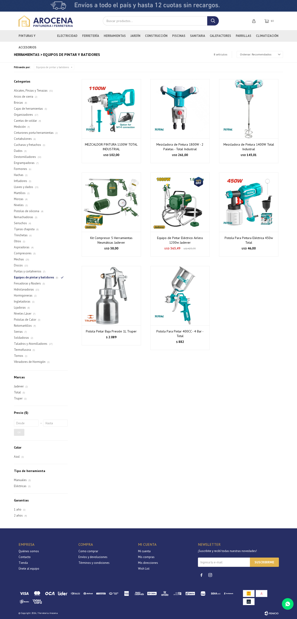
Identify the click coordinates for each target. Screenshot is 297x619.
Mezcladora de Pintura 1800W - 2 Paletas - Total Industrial (179, 146)
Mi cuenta (144, 551)
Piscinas (178, 36)
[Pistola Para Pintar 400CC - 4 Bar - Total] (180, 295)
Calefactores (220, 36)
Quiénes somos (29, 551)
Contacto (25, 557)
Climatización (267, 36)
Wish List (143, 569)
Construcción (156, 36)
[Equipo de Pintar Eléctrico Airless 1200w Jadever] (180, 202)
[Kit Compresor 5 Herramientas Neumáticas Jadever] (111, 202)
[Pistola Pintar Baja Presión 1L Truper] (111, 295)
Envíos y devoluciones (92, 557)
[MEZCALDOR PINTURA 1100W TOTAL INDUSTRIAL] (111, 108)
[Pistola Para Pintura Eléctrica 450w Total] (248, 202)
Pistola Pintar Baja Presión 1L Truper (111, 331)
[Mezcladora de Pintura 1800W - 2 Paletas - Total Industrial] (180, 108)
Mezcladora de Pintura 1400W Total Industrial (248, 146)
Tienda (23, 563)
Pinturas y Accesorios (27, 38)
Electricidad (67, 36)
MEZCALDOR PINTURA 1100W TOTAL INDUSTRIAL (111, 146)
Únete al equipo (29, 569)
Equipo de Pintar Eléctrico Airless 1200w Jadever (180, 240)
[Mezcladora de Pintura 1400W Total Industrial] (248, 108)
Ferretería (90, 36)
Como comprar (88, 551)
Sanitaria (197, 36)
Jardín (135, 36)
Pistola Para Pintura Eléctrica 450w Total (249, 240)
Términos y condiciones (94, 563)
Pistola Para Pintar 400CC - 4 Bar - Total (179, 333)
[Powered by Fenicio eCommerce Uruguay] (271, 613)
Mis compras (146, 557)
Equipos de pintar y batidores (52, 67)
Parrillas (243, 36)
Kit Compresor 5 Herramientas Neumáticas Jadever (111, 240)
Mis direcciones (148, 563)
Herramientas (115, 36)
